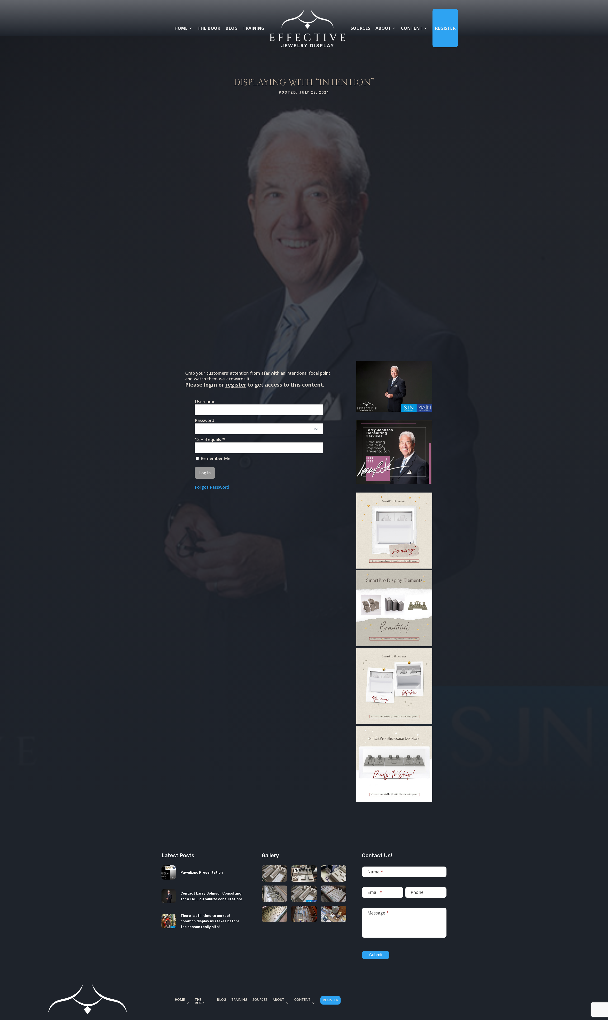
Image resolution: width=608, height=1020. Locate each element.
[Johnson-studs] (274, 873)
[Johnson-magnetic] (333, 873)
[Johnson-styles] (304, 873)
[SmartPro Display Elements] (394, 645)
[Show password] (316, 428)
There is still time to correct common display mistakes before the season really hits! (209, 921)
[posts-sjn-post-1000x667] (304, 894)
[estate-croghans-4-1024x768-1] (333, 914)
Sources (360, 28)
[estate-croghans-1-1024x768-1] (304, 914)
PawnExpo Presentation (201, 872)
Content (412, 28)
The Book (209, 28)
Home (181, 28)
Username (205, 401)
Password (204, 420)
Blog (231, 28)
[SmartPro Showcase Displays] (394, 800)
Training (253, 28)
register (235, 384)
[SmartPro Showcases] (394, 567)
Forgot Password (212, 487)
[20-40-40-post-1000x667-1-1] (274, 914)
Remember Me (215, 458)
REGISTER (445, 28)
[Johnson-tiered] (274, 894)
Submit (375, 955)
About (383, 28)
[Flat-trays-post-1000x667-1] (333, 894)
